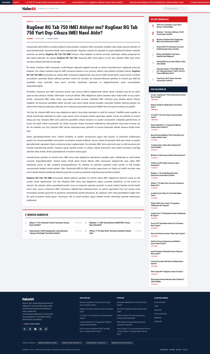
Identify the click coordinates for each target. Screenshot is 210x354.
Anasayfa (30, 21)
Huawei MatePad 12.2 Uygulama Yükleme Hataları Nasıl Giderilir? (89, 2)
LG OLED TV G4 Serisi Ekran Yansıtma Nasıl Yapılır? (37, 2)
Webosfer (157, 318)
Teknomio (158, 310)
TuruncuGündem (160, 314)
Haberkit (28, 299)
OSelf (156, 306)
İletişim (172, 350)
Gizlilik (178, 350)
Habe (29, 9)
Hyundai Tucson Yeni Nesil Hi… (72, 343)
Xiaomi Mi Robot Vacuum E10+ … (96, 343)
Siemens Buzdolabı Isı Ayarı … (48, 343)
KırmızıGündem (160, 302)
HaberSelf (158, 321)
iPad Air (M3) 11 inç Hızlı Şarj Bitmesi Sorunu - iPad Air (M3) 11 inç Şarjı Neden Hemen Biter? (133, 331)
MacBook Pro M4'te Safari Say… (122, 343)
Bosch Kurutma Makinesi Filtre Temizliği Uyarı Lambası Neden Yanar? (148, 2)
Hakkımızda (164, 350)
